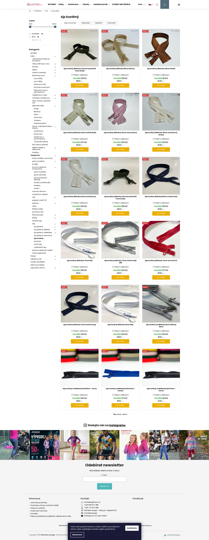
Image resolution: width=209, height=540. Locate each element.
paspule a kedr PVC (39, 200)
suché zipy (38, 244)
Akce (35, 37)
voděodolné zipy (40, 247)
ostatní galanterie (39, 253)
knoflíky (35, 164)
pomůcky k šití (37, 212)
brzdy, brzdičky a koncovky (42, 158)
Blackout (37, 112)
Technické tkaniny (41, 142)
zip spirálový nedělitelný (43, 232)
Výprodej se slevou (38, 268)
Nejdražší (98, 23)
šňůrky (34, 218)
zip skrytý (37, 241)
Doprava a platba (38, 508)
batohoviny (38, 134)
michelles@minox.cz (92, 502)
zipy (33, 224)
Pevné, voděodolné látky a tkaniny (42, 127)
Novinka (36, 40)
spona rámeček (40, 175)
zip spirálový (38, 227)
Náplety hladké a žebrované (38, 148)
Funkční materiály (39, 72)
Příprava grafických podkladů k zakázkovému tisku (51, 516)
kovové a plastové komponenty (39, 168)
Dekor (36, 114)
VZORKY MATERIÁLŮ (38, 262)
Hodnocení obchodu (39, 511)
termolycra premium (42, 87)
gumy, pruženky (38, 161)
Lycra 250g (38, 81)
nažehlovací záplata (40, 194)
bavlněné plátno (40, 123)
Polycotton (38, 117)
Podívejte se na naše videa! (95, 516)
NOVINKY (34, 53)
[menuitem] (52, 4)
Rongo (36, 109)
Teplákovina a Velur (39, 95)
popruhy (35, 203)
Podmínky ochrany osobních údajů (44, 505)
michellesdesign (90, 513)
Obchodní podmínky (39, 502)
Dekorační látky (38, 106)
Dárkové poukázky (37, 265)
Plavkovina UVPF (40, 84)
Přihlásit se (104, 486)
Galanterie (35, 155)
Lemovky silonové (39, 191)
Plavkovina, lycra (38, 75)
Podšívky (35, 152)
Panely (33, 256)
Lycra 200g (38, 78)
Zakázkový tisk (36, 259)
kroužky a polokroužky (42, 182)
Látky (33, 56)
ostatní (36, 188)
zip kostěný (38, 238)
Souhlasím (132, 528)
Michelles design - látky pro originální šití (100, 510)
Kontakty (34, 513)
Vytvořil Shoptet (173, 535)
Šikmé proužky (37, 215)
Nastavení (77, 534)
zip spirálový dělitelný (42, 229)
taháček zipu (37, 221)
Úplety (34, 70)
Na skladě (37, 34)
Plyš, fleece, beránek (40, 145)
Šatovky (35, 67)
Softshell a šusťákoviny (41, 98)
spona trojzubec (40, 172)
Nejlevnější (86, 23)
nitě (33, 197)
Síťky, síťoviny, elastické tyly (41, 102)
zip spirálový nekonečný (43, 235)
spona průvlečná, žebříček (40, 179)
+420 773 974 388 (91, 507)
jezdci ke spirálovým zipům (42, 250)
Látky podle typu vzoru (40, 64)
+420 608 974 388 (91, 505)
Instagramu (117, 425)
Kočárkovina (38, 131)
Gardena (37, 120)
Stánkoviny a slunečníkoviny (39, 138)
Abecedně (111, 23)
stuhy (34, 206)
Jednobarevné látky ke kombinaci (41, 60)
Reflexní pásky (37, 209)
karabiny (37, 185)
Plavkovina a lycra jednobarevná (41, 91)
